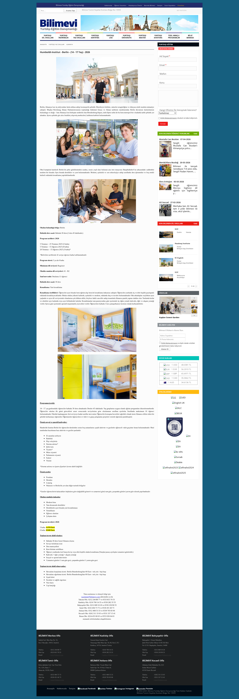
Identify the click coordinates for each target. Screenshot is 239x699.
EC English (179, 258)
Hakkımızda (108, 5)
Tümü (195, 134)
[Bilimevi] (60, 30)
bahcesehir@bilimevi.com (162, 655)
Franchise (181, 5)
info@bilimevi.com (57, 655)
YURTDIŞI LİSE (110, 36)
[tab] (166, 48)
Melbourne (181, 275)
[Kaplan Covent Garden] (194, 302)
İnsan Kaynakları (169, 5)
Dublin (179, 232)
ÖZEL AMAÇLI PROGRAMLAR (174, 36)
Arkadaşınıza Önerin (135, 5)
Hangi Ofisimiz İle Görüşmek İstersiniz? (178, 110)
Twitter (189, 10)
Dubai (179, 247)
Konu (161, 82)
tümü (195, 224)
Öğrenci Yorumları (120, 5)
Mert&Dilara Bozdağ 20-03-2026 (174, 162)
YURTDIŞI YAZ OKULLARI (79, 36)
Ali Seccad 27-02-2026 (170, 202)
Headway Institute (182, 243)
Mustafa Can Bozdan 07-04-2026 (175, 139)
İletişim (159, 5)
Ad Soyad (163, 56)
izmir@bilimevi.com (57, 680)
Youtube (194, 10)
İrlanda (188, 232)
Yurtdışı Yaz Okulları (56, 44)
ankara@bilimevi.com (110, 680)
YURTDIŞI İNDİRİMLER (63, 36)
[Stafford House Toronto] (194, 312)
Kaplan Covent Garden (169, 317)
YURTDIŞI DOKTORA (158, 36)
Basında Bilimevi (149, 5)
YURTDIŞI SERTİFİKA (95, 36)
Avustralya (180, 277)
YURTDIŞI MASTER (142, 36)
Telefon (162, 73)
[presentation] (166, 48)
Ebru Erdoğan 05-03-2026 (171, 181)
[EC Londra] (194, 307)
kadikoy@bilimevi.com (110, 655)
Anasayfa (43, 44)
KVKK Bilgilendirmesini (169, 118)
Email (162, 65)
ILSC (176, 229)
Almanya (69, 44)
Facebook (192, 10)
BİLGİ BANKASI (190, 36)
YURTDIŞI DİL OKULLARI (48, 36)
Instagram (197, 10)
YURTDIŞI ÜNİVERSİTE (127, 36)
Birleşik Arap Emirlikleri (185, 249)
